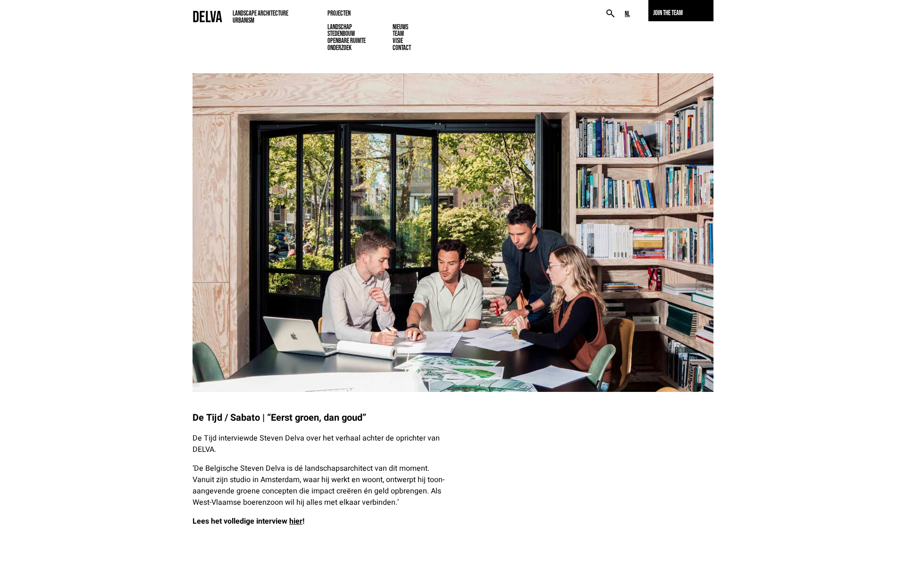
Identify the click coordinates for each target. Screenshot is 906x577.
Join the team (668, 13)
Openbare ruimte (346, 40)
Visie (398, 40)
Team (398, 33)
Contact (402, 47)
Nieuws (400, 27)
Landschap (339, 27)
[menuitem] (627, 13)
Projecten (339, 13)
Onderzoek (339, 47)
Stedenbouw (341, 33)
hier (295, 521)
